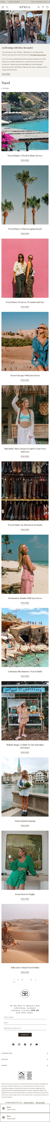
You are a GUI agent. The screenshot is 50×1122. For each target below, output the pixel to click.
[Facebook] (13, 1044)
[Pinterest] (25, 1044)
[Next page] (35, 979)
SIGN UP (25, 1035)
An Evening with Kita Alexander (17, 47)
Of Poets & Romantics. (38, 55)
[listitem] (25, 27)
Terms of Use (40, 1102)
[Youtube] (37, 1044)
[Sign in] (39, 7)
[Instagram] (19, 1044)
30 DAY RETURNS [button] (14, 2)
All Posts (6, 88)
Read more (6, 74)
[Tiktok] (31, 1044)
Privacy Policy (29, 1102)
